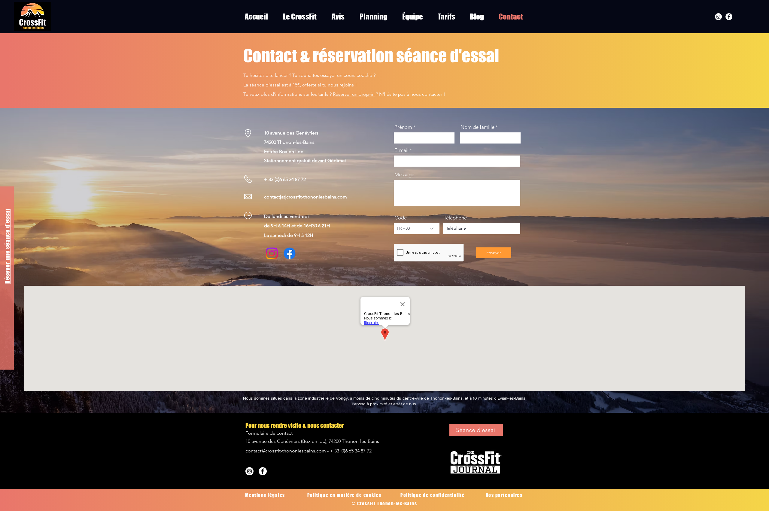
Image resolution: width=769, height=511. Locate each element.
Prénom (403, 127)
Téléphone (455, 217)
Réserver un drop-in (354, 94)
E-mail (401, 150)
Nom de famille (477, 127)
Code (400, 217)
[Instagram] (718, 16)
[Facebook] (728, 16)
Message (404, 174)
